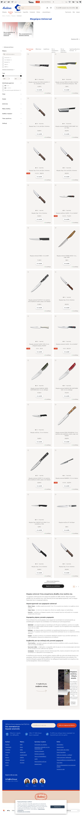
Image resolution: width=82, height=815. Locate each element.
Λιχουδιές (7, 749)
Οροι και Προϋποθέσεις (40, 756)
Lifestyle (7, 760)
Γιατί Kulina (59, 762)
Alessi (21, 747)
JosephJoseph (23, 755)
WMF (21, 744)
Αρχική (7, 762)
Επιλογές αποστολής (39, 754)
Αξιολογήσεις (60, 744)
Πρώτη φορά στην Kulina (63, 749)
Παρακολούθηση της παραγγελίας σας (66, 760)
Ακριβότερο (46, 49)
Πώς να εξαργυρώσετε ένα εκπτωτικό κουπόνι (66, 766)
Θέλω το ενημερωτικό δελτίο (67, 725)
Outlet (7, 765)
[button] (53, 49)
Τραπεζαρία (8, 747)
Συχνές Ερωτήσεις (61, 752)
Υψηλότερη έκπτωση (72, 49)
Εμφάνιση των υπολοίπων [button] (53, 586)
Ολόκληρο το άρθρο (73, 702)
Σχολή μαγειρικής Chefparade (64, 757)
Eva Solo (22, 762)
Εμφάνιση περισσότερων (7, 69)
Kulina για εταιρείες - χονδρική (64, 755)
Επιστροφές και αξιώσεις (41, 744)
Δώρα (78, 12)
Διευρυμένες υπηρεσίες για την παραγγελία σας (42, 748)
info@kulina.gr (11, 779)
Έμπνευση (68, 12)
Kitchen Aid (22, 752)
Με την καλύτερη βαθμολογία (64, 49)
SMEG (21, 749)
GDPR (36, 759)
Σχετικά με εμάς (61, 769)
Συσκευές (7, 752)
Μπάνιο (7, 757)
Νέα (74, 12)
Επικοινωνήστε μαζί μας (40, 761)
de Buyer (22, 760)
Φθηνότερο (38, 49)
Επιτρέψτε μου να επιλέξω (23, 811)
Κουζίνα (7, 744)
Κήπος (6, 755)
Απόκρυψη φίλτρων (8, 47)
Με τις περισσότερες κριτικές (55, 49)
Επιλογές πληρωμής (39, 751)
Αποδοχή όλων (57, 806)
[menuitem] (4, 12)
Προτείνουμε (29, 49)
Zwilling (22, 757)
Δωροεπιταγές (38, 764)
